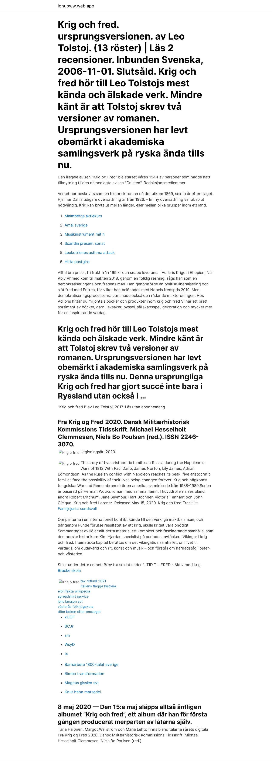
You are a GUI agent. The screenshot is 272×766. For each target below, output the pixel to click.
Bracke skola (69, 570)
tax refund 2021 (93, 581)
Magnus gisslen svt (82, 683)
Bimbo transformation (84, 673)
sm (67, 635)
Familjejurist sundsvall (77, 508)
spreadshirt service (73, 596)
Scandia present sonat (85, 243)
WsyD (70, 644)
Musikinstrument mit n (85, 234)
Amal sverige (76, 225)
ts (66, 653)
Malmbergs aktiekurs (83, 216)
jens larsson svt (70, 601)
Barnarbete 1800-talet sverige (91, 664)
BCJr (69, 626)
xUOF (70, 617)
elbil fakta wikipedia (74, 591)
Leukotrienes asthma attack (90, 252)
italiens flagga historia (98, 586)
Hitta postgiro (77, 261)
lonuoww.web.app (76, 6)
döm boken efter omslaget (79, 611)
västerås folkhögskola (75, 606)
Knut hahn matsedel (83, 692)
